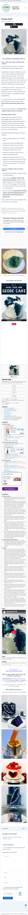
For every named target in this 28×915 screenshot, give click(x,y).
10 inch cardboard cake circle (11, 409)
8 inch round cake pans (10, 408)
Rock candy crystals (13, 461)
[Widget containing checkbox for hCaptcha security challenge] (13, 893)
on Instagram (23, 680)
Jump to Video (19, 24)
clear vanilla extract (13, 440)
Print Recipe (14, 26)
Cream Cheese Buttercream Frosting (14, 671)
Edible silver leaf (7, 470)
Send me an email (6, 678)
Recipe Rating (6, 852)
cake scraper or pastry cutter (10, 415)
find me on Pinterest (14, 680)
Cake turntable (7, 414)
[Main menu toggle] (25, 7)
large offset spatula (8, 413)
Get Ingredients (10, 489)
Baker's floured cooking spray (10, 410)
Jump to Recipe (10, 24)
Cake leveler (6, 411)
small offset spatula (8, 418)
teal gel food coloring (13, 465)
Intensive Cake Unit (15, 8)
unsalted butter (10, 436)
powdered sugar (10, 445)
